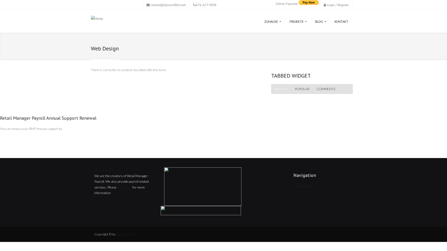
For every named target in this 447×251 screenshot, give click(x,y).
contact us (124, 187)
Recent (281, 89)
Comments (326, 89)
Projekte (297, 22)
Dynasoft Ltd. (103, 170)
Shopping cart (302, 186)
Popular (302, 89)
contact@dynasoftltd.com (168, 5)
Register (343, 5)
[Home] (97, 19)
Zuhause (271, 22)
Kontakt (341, 22)
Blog (319, 22)
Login (331, 5)
